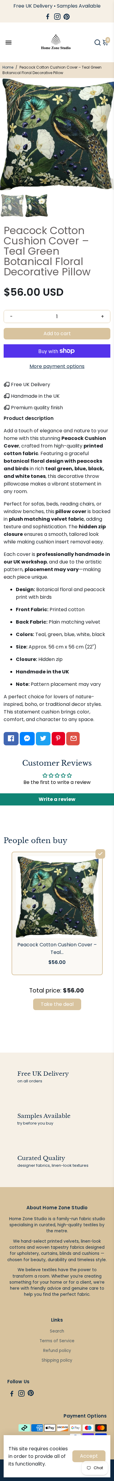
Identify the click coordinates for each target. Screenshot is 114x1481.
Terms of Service (57, 1341)
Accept (89, 1455)
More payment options (57, 366)
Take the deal (57, 1004)
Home (7, 67)
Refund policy (57, 1350)
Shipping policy (57, 1360)
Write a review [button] (57, 799)
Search (57, 1331)
